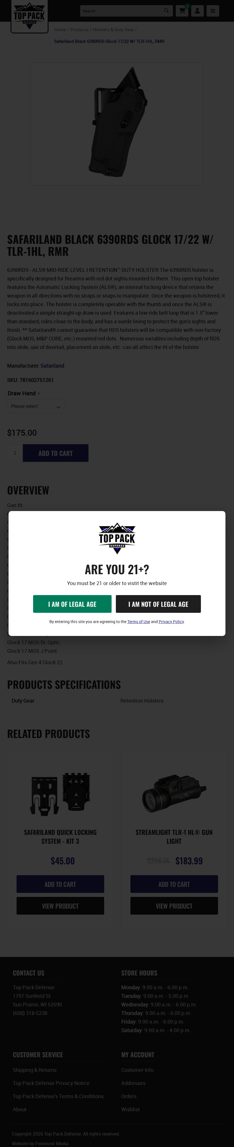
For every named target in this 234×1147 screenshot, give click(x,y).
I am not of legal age (158, 604)
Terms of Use (138, 621)
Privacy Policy (171, 621)
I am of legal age (72, 604)
